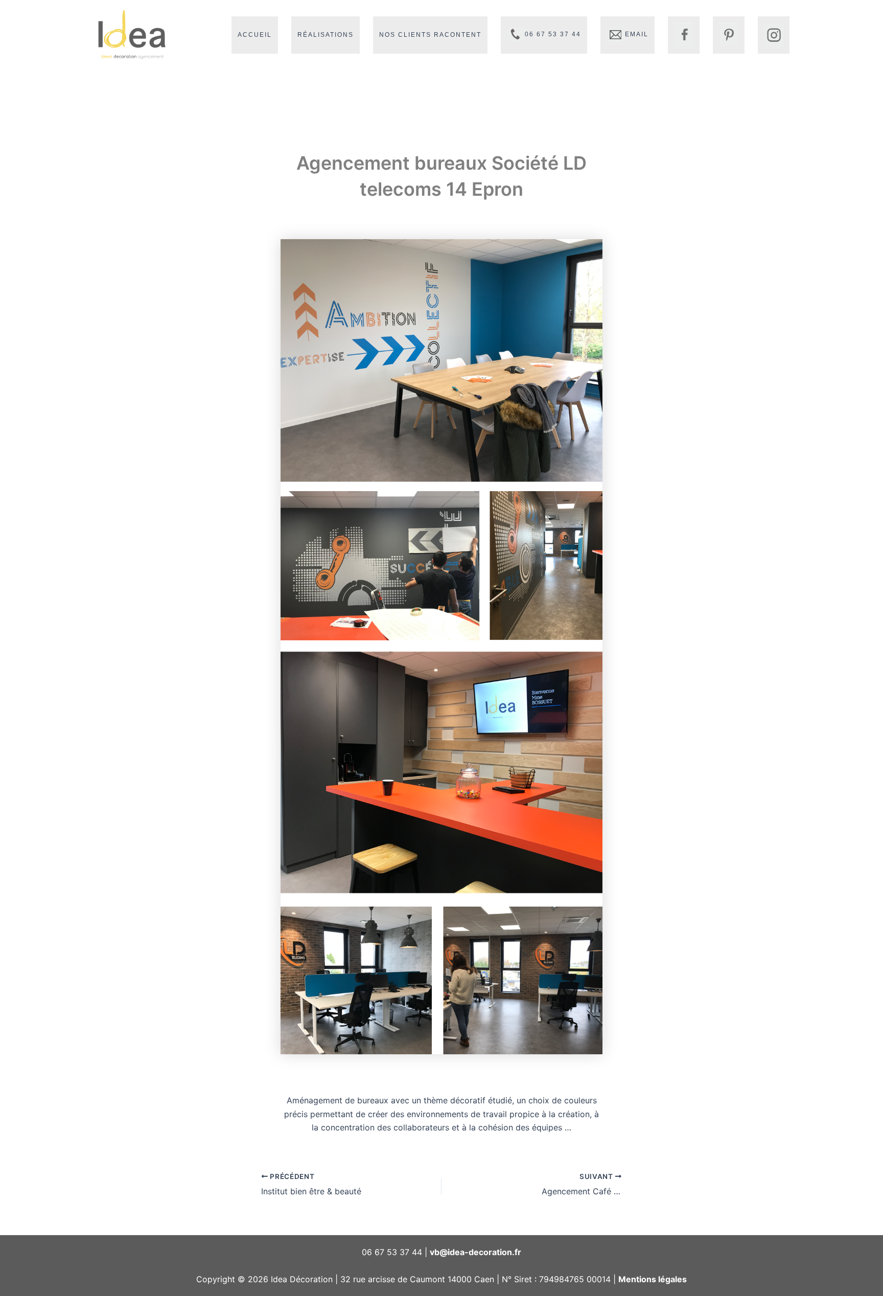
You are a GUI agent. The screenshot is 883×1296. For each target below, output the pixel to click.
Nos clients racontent (430, 34)
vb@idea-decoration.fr (475, 1252)
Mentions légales (652, 1279)
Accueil (255, 34)
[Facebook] (684, 35)
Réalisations (325, 34)
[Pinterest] (729, 35)
